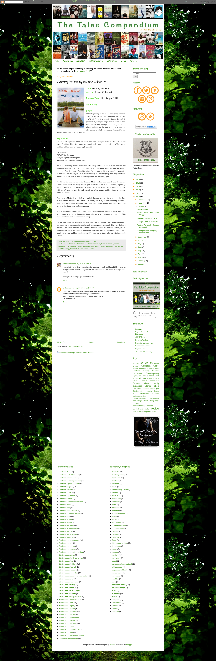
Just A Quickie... (143, 209)
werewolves (116, 603)
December (142, 200)
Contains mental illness (68, 511)
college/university (139, 398)
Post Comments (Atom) (77, 346)
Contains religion (65, 522)
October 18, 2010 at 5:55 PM (80, 264)
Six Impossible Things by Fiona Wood (147, 232)
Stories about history (67, 585)
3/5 (141, 363)
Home (57, 61)
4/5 (146, 363)
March (140, 257)
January (141, 264)
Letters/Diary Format (120, 490)
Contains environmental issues (71, 502)
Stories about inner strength (70, 600)
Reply (65, 280)
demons (115, 534)
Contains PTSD (153, 368)
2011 (138, 193)
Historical (115, 484)
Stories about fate (66, 561)
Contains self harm (66, 525)
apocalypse (116, 522)
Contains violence (66, 537)
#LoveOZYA (80, 61)
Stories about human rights (69, 591)
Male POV (116, 496)
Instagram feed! (83, 71)
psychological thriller (141, 409)
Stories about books (67, 546)
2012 (138, 190)
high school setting (146, 401)
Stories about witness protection (71, 635)
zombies (115, 612)
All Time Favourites (96, 61)
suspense (147, 411)
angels (114, 519)
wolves (115, 609)
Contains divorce (107, 244)
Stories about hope (66, 588)
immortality (116, 546)
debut (135, 401)
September (142, 237)
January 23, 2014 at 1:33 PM (83, 288)
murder (115, 552)
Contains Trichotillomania (69, 475)
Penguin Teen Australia (144, 343)
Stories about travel (66, 626)
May (140, 251)
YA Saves (155, 393)
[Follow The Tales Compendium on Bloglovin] (146, 128)
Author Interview (139, 368)
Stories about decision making (71, 552)
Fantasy (145, 376)
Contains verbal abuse (68, 534)
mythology (116, 558)
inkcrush (138, 329)
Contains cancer (65, 490)
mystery (136, 403)
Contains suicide (65, 531)
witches (115, 606)
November (142, 203)
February (142, 261)
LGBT (151, 376)
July (140, 244)
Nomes (66, 264)
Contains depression (93, 244)
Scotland (115, 508)
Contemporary (152, 373)
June (140, 247)
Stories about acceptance (67, 246)
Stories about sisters (67, 620)
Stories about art (65, 543)
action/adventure (139, 396)
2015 (138, 179)
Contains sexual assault (68, 528)
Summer (115, 511)
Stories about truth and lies (69, 629)
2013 (138, 186)
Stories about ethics (67, 555)
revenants (116, 576)
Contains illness (65, 505)
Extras (123, 61)
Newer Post (61, 342)
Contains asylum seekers (69, 484)
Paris (114, 505)
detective (115, 537)
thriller (154, 411)
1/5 (134, 363)
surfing (115, 591)
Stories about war (66, 632)
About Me (133, 61)
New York (116, 502)
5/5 (151, 363)
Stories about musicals (68, 612)
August (141, 240)
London (115, 493)
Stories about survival (67, 623)
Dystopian (137, 376)
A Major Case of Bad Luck (147, 222)
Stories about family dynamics (88, 246)
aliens (114, 516)
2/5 (65, 244)
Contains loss (64, 508)
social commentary (119, 585)
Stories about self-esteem (69, 617)
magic (156, 401)
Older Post (120, 342)
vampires (115, 600)
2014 (138, 183)
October (141, 206)
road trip (136, 411)
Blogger (129, 645)
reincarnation (117, 573)
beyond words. (141, 349)
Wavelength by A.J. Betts (147, 218)
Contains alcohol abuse (68, 478)
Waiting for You (89, 249)
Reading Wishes (141, 340)
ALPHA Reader (141, 337)
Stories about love (66, 603)
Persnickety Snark (142, 346)
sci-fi (141, 411)
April (140, 254)
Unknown (67, 288)
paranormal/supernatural (143, 406)
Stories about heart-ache (69, 582)
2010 (138, 197)
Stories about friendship (68, 573)
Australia (115, 472)
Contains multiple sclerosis (69, 513)
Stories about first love (108, 246)
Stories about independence (70, 597)
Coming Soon (112, 61)
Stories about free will (67, 567)
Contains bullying (141, 371)
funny (114, 540)
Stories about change (67, 549)
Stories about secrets (67, 614)
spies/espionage (118, 588)
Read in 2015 (153, 378)
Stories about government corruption (73, 576)
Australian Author (150, 366)
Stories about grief (151, 389)
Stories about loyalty (67, 606)
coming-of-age (154, 398)
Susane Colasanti (76, 249)
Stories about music (142, 391)
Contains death (65, 493)
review (116, 244)
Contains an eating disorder (70, 481)
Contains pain (64, 516)
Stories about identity (67, 594)
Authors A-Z (67, 61)
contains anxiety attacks (75, 244)
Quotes (142, 378)
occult (114, 561)
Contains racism (65, 519)
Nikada (112, 645)
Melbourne (116, 499)
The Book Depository (143, 352)
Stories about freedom (68, 570)
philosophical (117, 567)
